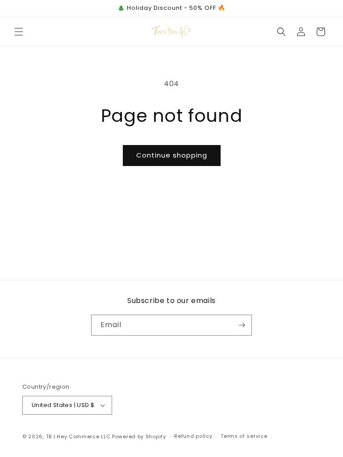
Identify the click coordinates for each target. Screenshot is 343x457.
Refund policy (193, 436)
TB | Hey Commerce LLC (78, 436)
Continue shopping (171, 155)
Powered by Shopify (139, 436)
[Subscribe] (241, 325)
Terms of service (244, 436)
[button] (19, 32)
